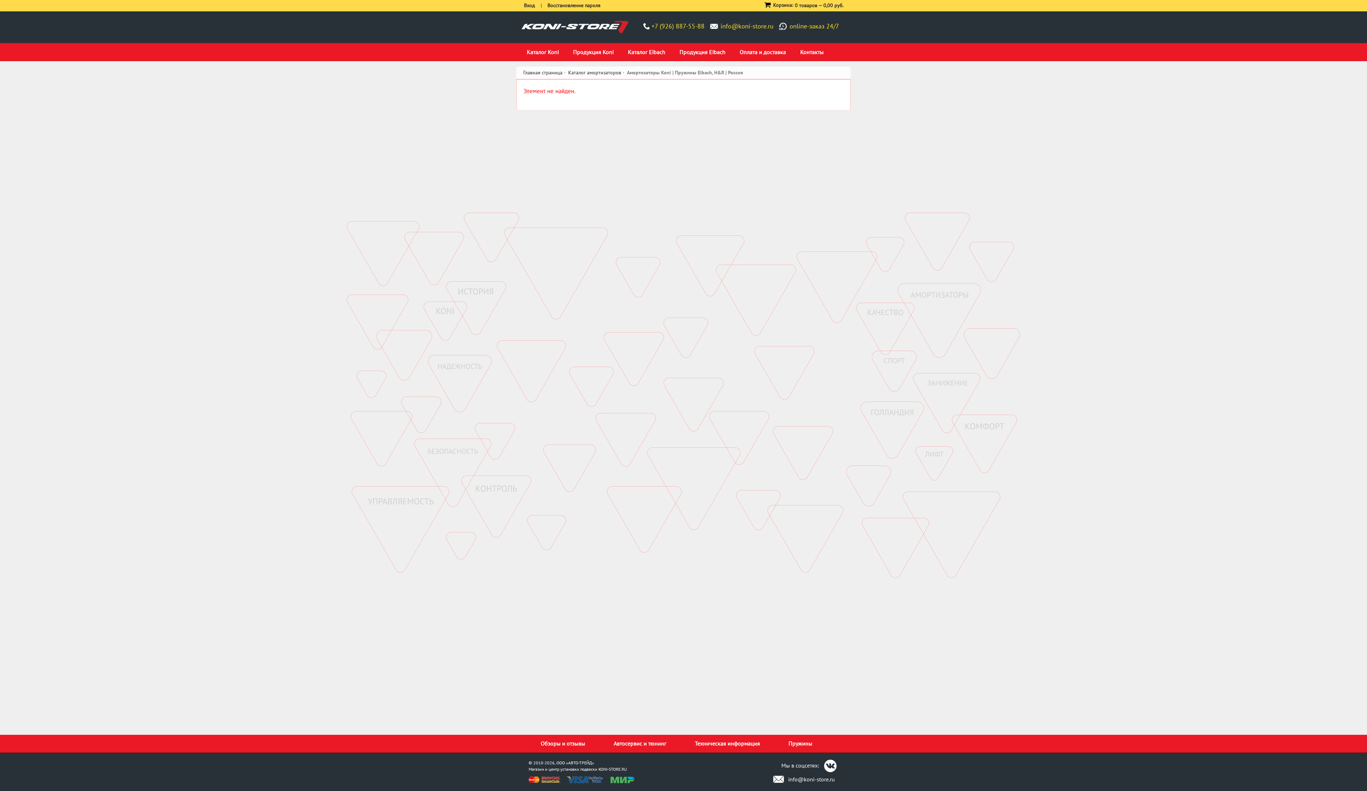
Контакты (812, 51)
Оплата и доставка (763, 51)
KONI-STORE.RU (612, 769)
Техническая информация (727, 743)
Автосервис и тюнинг (640, 743)
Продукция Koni (593, 51)
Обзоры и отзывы (563, 743)
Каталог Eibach (646, 51)
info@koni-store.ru (747, 26)
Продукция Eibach (703, 51)
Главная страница (542, 72)
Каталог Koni (543, 51)
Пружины (800, 743)
